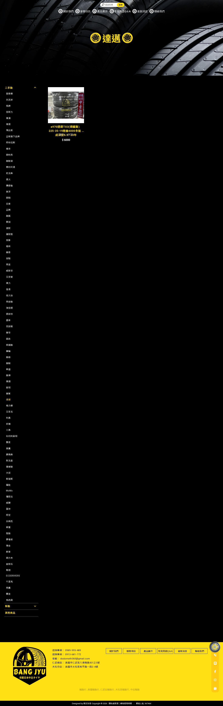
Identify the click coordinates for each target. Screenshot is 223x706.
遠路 (8, 339)
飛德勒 (9, 301)
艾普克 (9, 411)
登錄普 (9, 93)
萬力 (8, 283)
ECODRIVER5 (13, 576)
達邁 (8, 399)
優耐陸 (9, 234)
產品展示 (102, 11)
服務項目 (85, 11)
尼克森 (9, 173)
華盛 (8, 369)
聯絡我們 (159, 11)
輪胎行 (82, 689)
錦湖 (8, 222)
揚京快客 (87, 703)
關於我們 (68, 11)
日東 (8, 204)
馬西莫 (9, 600)
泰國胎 (9, 345)
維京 (8, 149)
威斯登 (9, 270)
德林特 (9, 314)
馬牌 (8, 106)
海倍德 (9, 308)
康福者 (9, 539)
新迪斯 (9, 479)
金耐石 (9, 564)
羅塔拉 (9, 496)
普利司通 (10, 167)
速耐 (8, 228)
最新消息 (142, 11)
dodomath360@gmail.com (75, 658)
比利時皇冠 (11, 436)
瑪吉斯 (9, 130)
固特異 (9, 155)
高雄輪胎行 (93, 689)
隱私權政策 (113, 703)
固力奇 (9, 558)
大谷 (8, 473)
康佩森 (9, 454)
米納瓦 (9, 521)
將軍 (8, 552)
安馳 (8, 258)
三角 (8, 430)
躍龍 (8, 485)
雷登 (8, 332)
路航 (8, 216)
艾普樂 (9, 277)
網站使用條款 (126, 703)
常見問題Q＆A (122, 11)
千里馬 (9, 581)
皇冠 (8, 387)
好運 (8, 424)
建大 (8, 179)
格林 (8, 246)
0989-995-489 (73, 650)
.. (133, 703)
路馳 (8, 363)
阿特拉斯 (10, 142)
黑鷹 (8, 448)
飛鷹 (8, 588)
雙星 (8, 442)
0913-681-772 (73, 654)
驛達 (8, 594)
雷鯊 (8, 393)
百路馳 (9, 326)
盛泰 (8, 320)
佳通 (8, 289)
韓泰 (8, 252)
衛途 (8, 570)
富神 (8, 509)
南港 (8, 124)
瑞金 (8, 545)
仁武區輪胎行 (107, 689)
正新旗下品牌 (13, 136)
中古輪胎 (135, 689)
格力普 (9, 405)
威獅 (8, 503)
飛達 (8, 264)
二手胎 (9, 87)
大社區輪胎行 (122, 689)
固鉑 (8, 198)
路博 (8, 375)
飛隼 (8, 240)
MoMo (9, 490)
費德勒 (9, 185)
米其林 (9, 100)
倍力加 (9, 295)
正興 (8, 210)
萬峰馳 (9, 467)
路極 (8, 357)
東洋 (8, 191)
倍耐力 (9, 112)
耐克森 (9, 460)
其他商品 (10, 612)
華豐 (8, 527)
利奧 (8, 418)
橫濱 (8, 118)
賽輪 (8, 351)
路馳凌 (9, 161)
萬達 (8, 381)
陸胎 (8, 533)
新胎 (7, 606)
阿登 (8, 515)
